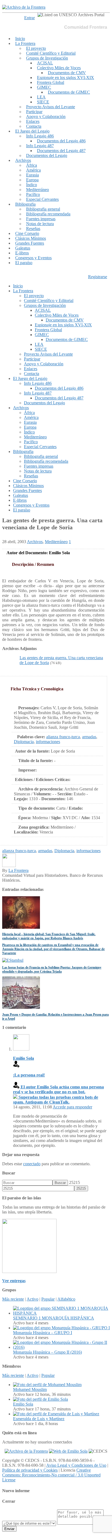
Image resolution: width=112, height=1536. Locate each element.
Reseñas (33, 228)
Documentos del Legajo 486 (61, 141)
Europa (32, 180)
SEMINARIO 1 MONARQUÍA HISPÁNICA (53, 1318)
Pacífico (33, 194)
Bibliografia (25, 204)
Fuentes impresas (40, 218)
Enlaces (32, 121)
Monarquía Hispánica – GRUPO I (42, 1332)
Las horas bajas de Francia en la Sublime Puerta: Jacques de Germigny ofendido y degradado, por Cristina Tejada (51, 969)
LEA (41, 97)
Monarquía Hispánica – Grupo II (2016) (47, 1352)
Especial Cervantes (42, 199)
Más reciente (13, 1299)
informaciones (48, 741)
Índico (31, 184)
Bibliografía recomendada (48, 214)
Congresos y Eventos (33, 257)
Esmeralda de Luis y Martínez (38, 1418)
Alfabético (66, 1299)
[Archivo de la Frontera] (23, 7)
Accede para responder (72, 1107)
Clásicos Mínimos (30, 238)
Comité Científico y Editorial (51, 53)
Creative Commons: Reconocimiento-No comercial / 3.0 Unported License (51, 1475)
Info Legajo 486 (40, 136)
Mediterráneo (37, 189)
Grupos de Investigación (47, 58)
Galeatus (22, 248)
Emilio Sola (23, 1404)
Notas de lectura (40, 223)
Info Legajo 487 (40, 145)
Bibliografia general (43, 209)
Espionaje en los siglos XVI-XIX (65, 77)
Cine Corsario (27, 233)
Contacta (33, 126)
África (31, 165)
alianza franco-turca (63, 736)
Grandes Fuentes (29, 243)
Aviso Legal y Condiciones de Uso (76, 1465)
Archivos (23, 160)
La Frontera (25, 43)
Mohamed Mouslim (30, 1389)
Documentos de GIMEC (69, 92)
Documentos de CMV (67, 72)
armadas (89, 736)
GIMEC (44, 87)
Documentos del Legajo (46, 155)
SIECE (43, 102)
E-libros (22, 253)
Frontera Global (50, 82)
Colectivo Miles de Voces (59, 67)
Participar (34, 111)
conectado (32, 1163)
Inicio (20, 38)
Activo (32, 1299)
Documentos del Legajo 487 (61, 150)
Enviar (9, 1529)
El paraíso (23, 262)
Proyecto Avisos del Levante (50, 106)
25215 (74, 1182)
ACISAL (45, 63)
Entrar (29, 17)
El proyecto (36, 48)
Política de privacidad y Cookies (30, 1470)
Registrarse (97, 276)
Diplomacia (24, 741)
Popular (48, 1299)
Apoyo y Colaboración (46, 116)
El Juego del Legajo (32, 131)
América (33, 170)
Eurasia (32, 175)
